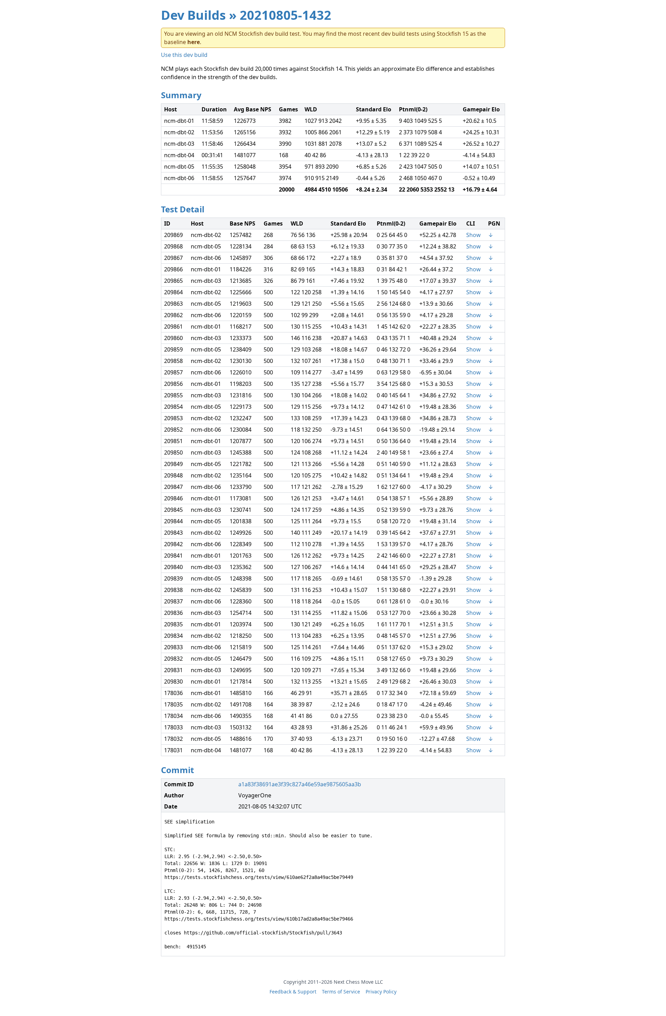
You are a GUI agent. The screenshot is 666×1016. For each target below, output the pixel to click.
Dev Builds (193, 15)
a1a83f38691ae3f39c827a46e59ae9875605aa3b (299, 784)
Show (473, 235)
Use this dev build (184, 55)
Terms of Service (341, 991)
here (193, 42)
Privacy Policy (381, 991)
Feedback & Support (293, 991)
